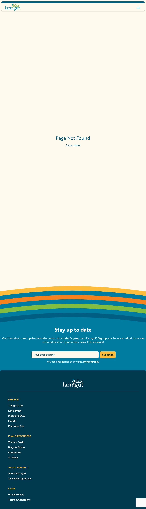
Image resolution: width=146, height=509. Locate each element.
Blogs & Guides (16, 447)
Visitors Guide (16, 442)
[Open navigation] (138, 7)
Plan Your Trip (16, 426)
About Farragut (17, 473)
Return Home (73, 145)
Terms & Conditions (19, 499)
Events (12, 421)
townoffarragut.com (19, 478)
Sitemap (13, 457)
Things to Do (15, 405)
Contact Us (14, 452)
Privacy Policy (91, 361)
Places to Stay (16, 416)
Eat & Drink (14, 410)
